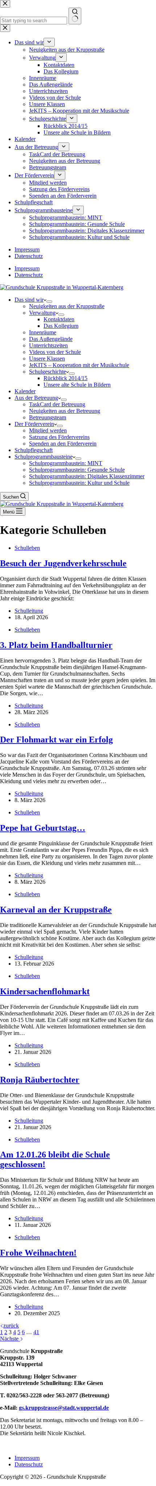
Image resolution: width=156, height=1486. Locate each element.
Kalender (25, 391)
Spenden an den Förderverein (63, 443)
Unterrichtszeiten (48, 345)
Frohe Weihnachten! (38, 1252)
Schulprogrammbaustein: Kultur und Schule (79, 483)
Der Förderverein (34, 424)
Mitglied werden (48, 430)
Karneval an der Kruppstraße (56, 909)
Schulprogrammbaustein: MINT (65, 463)
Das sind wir (29, 300)
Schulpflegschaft (34, 450)
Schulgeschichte (47, 372)
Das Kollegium (61, 326)
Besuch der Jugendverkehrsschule (63, 563)
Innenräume (42, 332)
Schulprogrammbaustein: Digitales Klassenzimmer (86, 476)
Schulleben (27, 548)
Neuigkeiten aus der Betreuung (64, 411)
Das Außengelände (51, 339)
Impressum (27, 268)
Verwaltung (42, 313)
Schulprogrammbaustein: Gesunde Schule (77, 470)
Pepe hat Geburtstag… (42, 828)
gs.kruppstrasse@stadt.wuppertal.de (64, 1408)
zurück (11, 1325)
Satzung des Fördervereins (59, 437)
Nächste (10, 1339)
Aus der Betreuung (36, 398)
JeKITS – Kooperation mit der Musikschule (79, 365)
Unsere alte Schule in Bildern (77, 385)
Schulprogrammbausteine (44, 457)
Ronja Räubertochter (39, 1079)
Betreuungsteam (47, 417)
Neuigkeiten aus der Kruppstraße (66, 306)
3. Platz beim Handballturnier (56, 645)
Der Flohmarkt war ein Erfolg (56, 739)
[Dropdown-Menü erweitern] (49, 302)
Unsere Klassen (47, 358)
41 (36, 1332)
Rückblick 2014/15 (65, 378)
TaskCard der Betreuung (57, 404)
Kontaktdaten (59, 319)
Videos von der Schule (55, 352)
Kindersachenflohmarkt (45, 991)
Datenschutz (29, 275)
